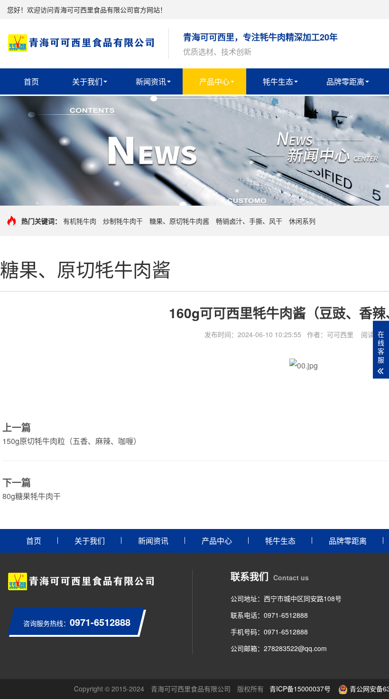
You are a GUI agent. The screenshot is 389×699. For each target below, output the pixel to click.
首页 (31, 81)
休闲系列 (302, 221)
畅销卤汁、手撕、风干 (249, 221)
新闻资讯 (151, 81)
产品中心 (214, 81)
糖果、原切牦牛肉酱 (179, 221)
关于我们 (87, 81)
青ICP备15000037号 (300, 688)
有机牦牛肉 (79, 221)
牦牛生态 (278, 81)
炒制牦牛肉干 (123, 221)
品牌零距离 (345, 81)
